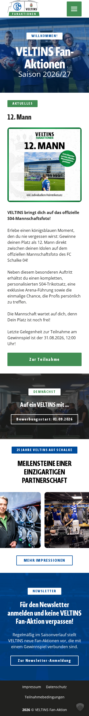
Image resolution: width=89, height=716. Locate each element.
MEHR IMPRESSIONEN (44, 560)
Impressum (31, 686)
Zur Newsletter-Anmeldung (44, 660)
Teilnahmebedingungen (45, 697)
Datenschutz (56, 686)
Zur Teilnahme (44, 359)
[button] (80, 707)
